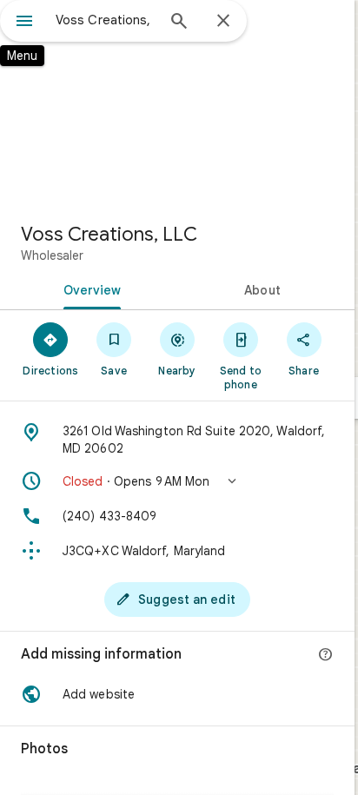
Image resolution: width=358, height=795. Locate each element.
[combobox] (105, 20)
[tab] (88, 288)
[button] (177, 481)
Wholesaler (52, 255)
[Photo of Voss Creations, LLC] (177, 104)
